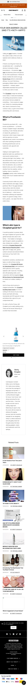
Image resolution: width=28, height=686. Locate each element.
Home (2, 20)
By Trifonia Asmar (16, 486)
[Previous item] (4, 336)
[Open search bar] (4, 10)
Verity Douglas (17, 371)
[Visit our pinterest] (20, 634)
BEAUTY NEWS (13, 24)
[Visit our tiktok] (16, 634)
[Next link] (26, 15)
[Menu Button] (1, 10)
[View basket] (25, 10)
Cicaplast (8, 93)
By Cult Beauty (15, 572)
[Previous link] (1, 15)
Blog (7, 20)
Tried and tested (19, 14)
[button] (24, 682)
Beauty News (7, 14)
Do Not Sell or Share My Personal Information (13, 654)
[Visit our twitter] (10, 634)
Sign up (13, 627)
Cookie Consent (13, 651)
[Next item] (23, 336)
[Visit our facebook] (7, 634)
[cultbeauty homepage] (13, 10)
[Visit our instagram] (13, 634)
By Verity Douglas (16, 465)
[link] (22, 10)
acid (10, 53)
